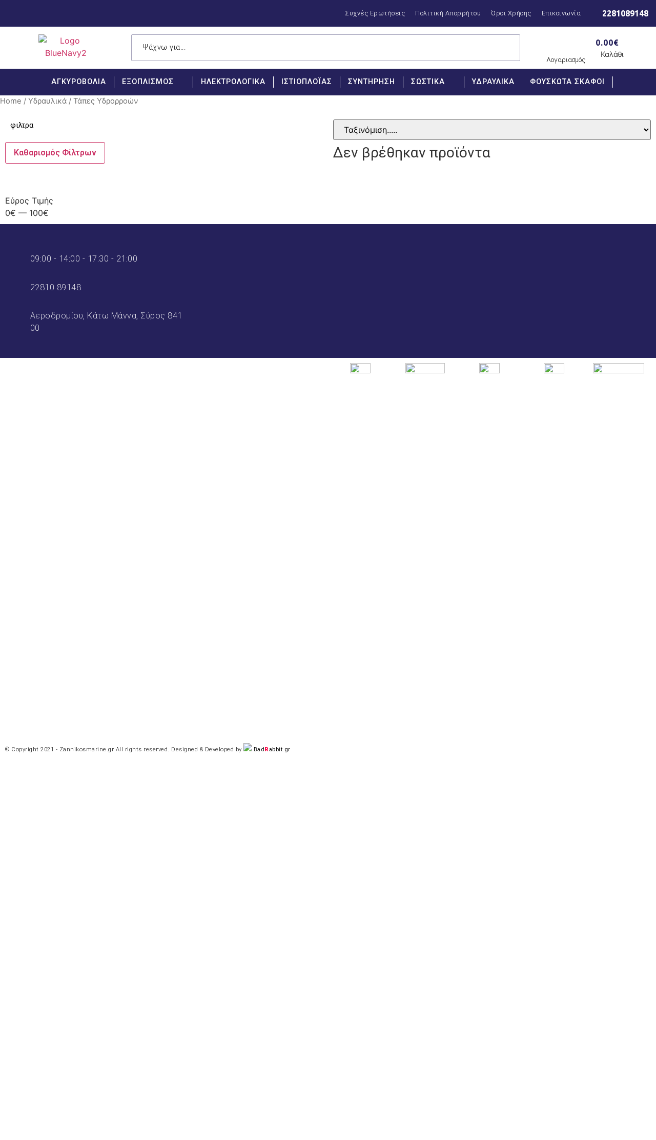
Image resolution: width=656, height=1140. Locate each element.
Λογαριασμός (565, 60)
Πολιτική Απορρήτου (448, 13)
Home (11, 101)
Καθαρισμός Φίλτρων (55, 152)
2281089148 (625, 13)
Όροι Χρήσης (511, 13)
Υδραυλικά (47, 101)
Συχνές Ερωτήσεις (375, 13)
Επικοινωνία (561, 13)
